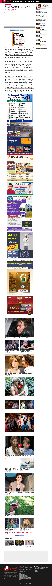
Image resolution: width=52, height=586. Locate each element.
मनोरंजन (29, 1)
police (27, 532)
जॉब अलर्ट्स (37, 1)
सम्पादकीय (32, 1)
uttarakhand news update (23, 575)
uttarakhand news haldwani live (23, 576)
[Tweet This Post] (17, 29)
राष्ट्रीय (13, 1)
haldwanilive (23, 532)
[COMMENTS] (26, 29)
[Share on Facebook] (12, 29)
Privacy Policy (36, 571)
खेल (25, 1)
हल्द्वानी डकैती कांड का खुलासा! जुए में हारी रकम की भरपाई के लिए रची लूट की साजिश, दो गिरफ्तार (9, 546)
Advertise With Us (36, 569)
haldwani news (18, 532)
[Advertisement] (26, 556)
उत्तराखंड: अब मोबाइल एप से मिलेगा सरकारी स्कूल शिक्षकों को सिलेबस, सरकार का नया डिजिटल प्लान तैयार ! (41, 568)
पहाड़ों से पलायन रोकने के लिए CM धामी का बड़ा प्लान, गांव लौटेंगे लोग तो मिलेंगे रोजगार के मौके (29, 546)
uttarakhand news (21, 574)
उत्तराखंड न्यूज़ (22, 1)
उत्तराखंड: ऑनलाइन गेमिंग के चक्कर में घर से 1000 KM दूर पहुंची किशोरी (19, 546)
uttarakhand (30, 532)
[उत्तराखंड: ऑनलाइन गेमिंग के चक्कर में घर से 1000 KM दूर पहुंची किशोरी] (19, 544)
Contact (35, 570)
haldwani (14, 532)
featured (11, 532)
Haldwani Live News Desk (12, 9)
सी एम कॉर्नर (17, 1)
